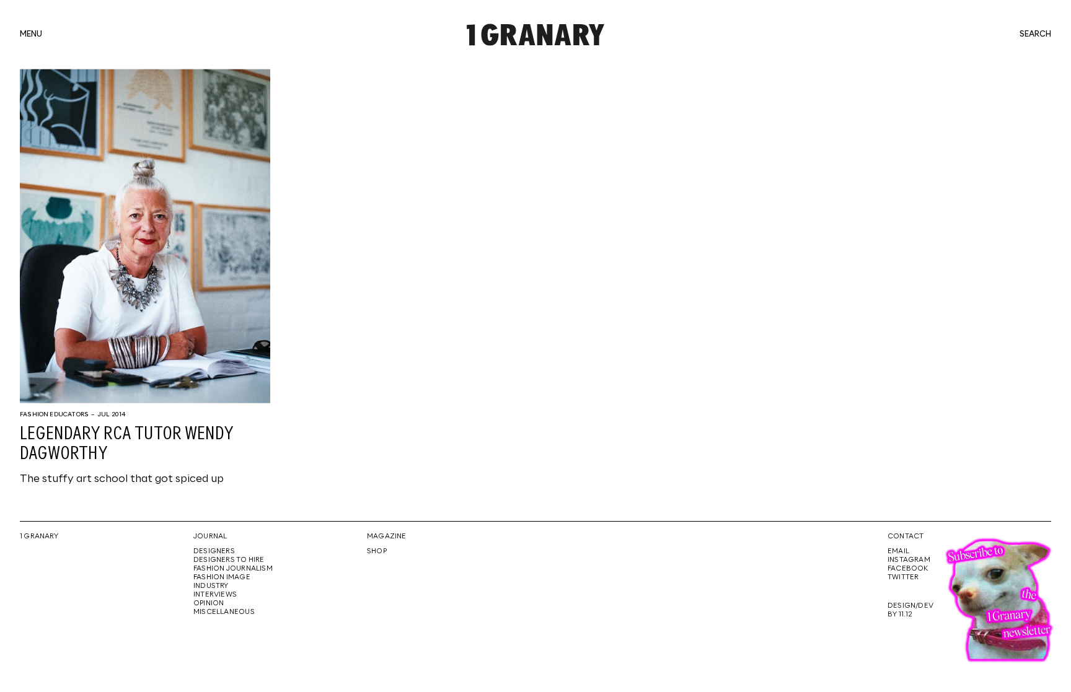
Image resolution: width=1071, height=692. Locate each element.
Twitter (903, 577)
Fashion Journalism (233, 568)
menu (31, 34)
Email (898, 551)
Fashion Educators (54, 414)
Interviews (215, 594)
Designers (214, 551)
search (1035, 34)
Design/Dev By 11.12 (910, 610)
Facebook (908, 568)
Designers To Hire (229, 560)
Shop (377, 551)
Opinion (208, 603)
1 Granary (39, 536)
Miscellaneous (224, 612)
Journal (210, 536)
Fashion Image (221, 577)
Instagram (909, 560)
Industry (211, 586)
